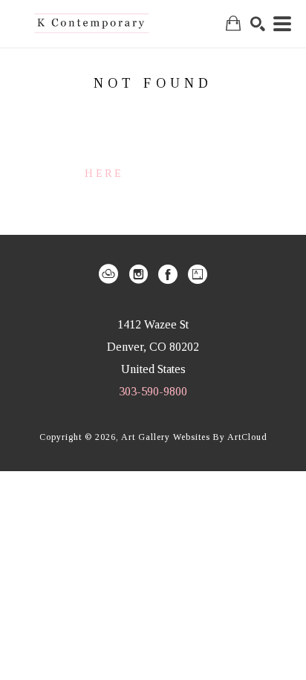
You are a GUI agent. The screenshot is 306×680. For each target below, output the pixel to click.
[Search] (257, 23)
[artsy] (197, 274)
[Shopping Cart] (233, 23)
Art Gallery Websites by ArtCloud (194, 437)
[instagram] (138, 274)
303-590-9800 (153, 391)
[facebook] (168, 274)
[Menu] (282, 23)
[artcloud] (108, 274)
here (104, 173)
